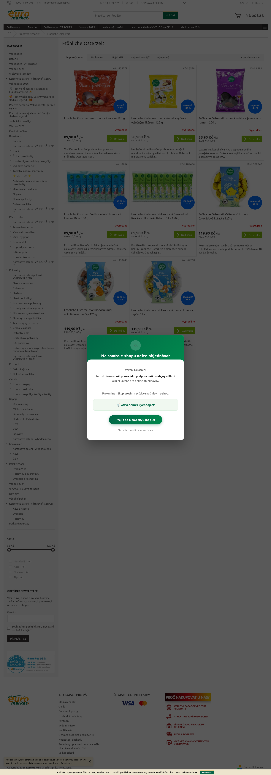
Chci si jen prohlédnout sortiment (135, 430)
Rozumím (207, 772)
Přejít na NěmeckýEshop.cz (136, 420)
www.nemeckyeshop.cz (138, 405)
